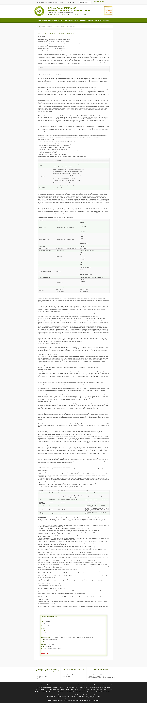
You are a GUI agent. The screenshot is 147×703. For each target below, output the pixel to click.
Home (39, 26)
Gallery (94, 685)
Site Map (98, 696)
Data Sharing (108, 691)
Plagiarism (60, 691)
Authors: (43, 635)
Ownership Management (72, 687)
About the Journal (47, 687)
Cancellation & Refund (51, 696)
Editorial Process (106, 687)
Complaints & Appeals (80, 691)
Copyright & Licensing (79, 694)
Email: (42, 639)
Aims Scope (55, 687)
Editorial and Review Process (42, 689)
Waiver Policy (108, 694)
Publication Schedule (83, 687)
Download (45, 653)
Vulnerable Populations (102, 689)
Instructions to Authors (68, 685)
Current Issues (58, 685)
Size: (42, 623)
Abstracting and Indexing (95, 687)
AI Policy (37, 694)
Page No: (43, 621)
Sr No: (42, 619)
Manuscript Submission (80, 685)
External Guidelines (91, 689)
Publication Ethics (100, 691)
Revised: (43, 644)
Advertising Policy (62, 696)
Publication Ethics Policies (46, 694)
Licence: (43, 632)
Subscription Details (90, 696)
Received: (43, 642)
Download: (44, 625)
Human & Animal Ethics (80, 689)
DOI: (42, 648)
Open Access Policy (68, 694)
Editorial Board (50, 685)
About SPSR (62, 687)
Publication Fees (100, 694)
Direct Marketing (71, 696)
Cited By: (43, 628)
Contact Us (89, 685)
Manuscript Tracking (102, 685)
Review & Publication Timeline (67, 689)
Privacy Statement (80, 696)
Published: (43, 651)
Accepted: (43, 646)
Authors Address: (45, 637)
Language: (43, 630)
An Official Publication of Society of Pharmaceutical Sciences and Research (69, 15)
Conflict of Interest (46, 691)
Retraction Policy (90, 691)
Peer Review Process (54, 689)
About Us (43, 685)
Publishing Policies (58, 694)
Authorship (54, 691)
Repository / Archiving (90, 694)
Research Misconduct (69, 691)
